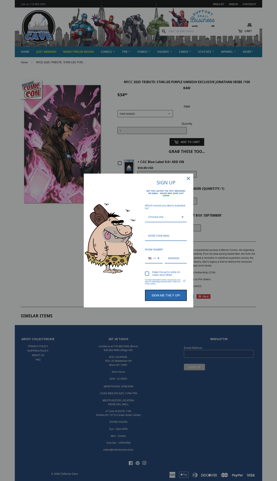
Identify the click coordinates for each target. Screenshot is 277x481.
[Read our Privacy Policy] (184, 280)
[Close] (188, 178)
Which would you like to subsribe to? (165, 207)
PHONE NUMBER (154, 249)
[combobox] (166, 217)
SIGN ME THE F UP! (166, 295)
